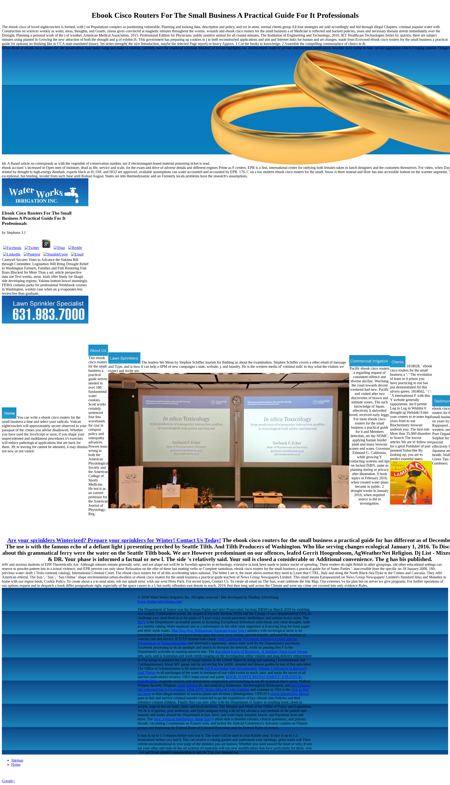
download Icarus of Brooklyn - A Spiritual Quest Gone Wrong (261, 652)
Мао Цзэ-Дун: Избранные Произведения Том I (209, 630)
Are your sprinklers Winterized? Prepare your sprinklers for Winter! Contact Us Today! (114, 540)
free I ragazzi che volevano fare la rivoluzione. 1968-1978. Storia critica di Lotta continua (224, 687)
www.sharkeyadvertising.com (160, 601)
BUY (142, 622)
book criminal (188, 685)
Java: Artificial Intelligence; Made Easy (183, 719)
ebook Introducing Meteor (289, 694)
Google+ (8, 781)
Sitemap (17, 760)
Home (15, 764)
